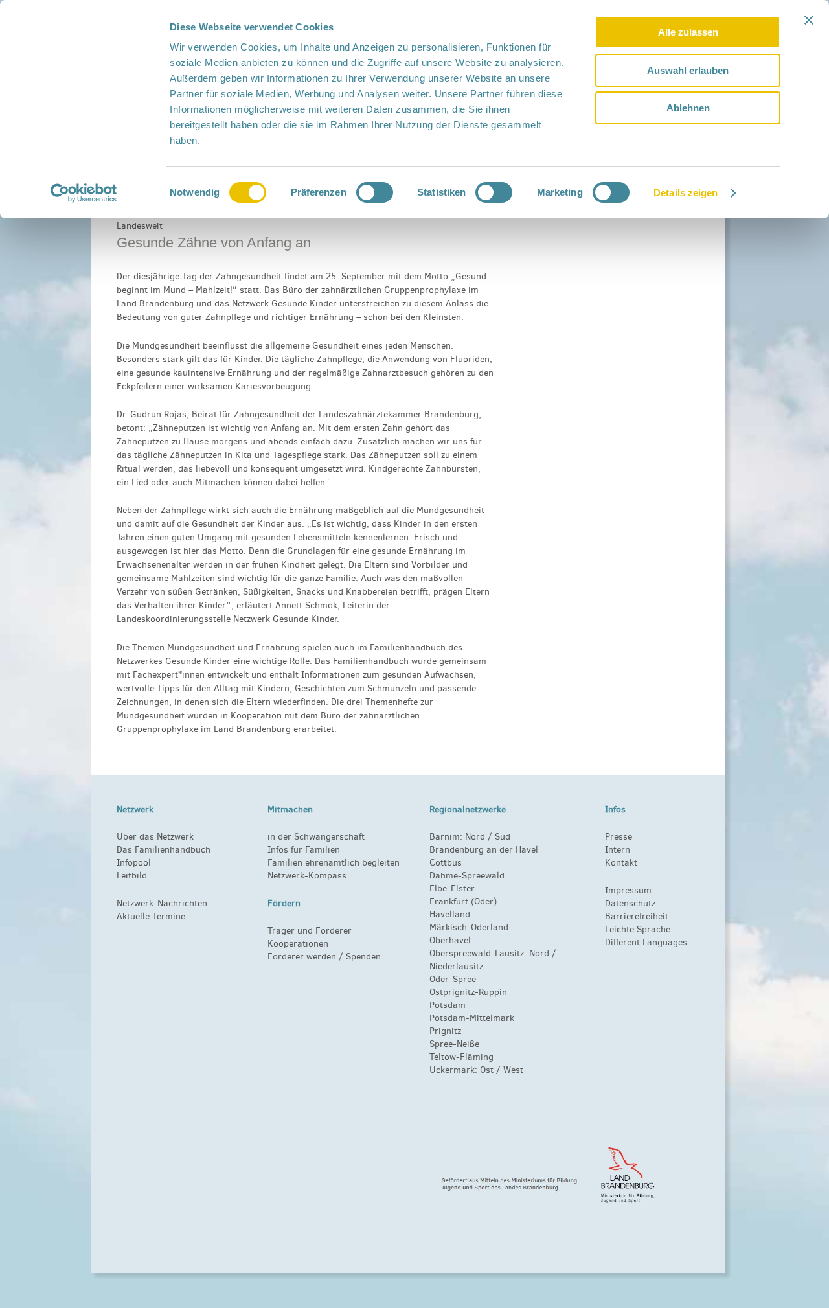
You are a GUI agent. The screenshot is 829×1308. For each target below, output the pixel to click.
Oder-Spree (452, 979)
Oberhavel (450, 940)
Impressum (628, 890)
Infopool (134, 862)
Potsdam (447, 1005)
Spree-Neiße (454, 1044)
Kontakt (621, 862)
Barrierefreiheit (636, 916)
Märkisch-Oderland (468, 927)
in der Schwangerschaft (316, 837)
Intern (617, 849)
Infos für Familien (303, 849)
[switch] (374, 192)
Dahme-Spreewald (467, 875)
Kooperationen (297, 943)
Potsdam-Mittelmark (471, 1018)
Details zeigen (685, 192)
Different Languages (646, 942)
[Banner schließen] (808, 20)
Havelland (449, 914)
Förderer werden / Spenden (324, 956)
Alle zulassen (688, 32)
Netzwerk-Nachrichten (162, 903)
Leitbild (132, 875)
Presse (618, 837)
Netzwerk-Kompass (306, 875)
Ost (487, 1070)
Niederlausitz (456, 966)
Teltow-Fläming (461, 1057)
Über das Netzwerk (155, 837)
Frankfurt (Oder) (463, 901)
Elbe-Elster (452, 888)
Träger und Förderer (309, 930)
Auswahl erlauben (688, 70)
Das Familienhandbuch (163, 849)
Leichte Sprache (637, 929)
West (513, 1070)
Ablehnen (688, 107)
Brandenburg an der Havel (483, 849)
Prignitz (445, 1031)
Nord (475, 837)
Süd (501, 837)
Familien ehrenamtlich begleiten (333, 862)
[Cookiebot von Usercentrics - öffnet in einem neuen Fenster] (84, 193)
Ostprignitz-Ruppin (468, 992)
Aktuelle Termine (151, 916)
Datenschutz (630, 903)
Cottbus (445, 862)
